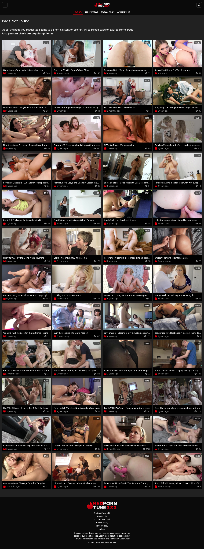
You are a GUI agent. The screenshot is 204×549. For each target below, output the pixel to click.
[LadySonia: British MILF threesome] (76, 246)
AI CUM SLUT (123, 12)
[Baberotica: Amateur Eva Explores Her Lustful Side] (26, 434)
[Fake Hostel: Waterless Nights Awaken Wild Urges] (76, 396)
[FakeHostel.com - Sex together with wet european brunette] (177, 171)
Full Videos (91, 12)
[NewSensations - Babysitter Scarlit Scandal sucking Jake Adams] (26, 95)
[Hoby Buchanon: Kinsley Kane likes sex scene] (177, 208)
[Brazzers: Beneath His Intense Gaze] (177, 246)
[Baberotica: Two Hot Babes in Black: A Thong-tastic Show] (177, 321)
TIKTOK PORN (107, 12)
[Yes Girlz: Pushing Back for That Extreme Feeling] (26, 321)
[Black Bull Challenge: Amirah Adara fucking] (26, 208)
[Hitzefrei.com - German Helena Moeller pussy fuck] (76, 471)
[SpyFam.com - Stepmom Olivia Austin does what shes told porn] (127, 321)
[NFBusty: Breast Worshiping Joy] (127, 133)
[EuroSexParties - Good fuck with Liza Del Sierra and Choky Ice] (127, 171)
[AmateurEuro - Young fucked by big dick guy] (76, 358)
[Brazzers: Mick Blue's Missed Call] (127, 95)
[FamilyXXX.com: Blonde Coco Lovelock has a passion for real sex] (177, 133)
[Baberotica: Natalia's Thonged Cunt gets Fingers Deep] (127, 358)
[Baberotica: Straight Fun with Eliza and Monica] (177, 434)
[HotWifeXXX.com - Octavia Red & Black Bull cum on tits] (26, 396)
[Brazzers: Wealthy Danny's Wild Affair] (76, 58)
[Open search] (199, 5)
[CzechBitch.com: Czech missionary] (127, 208)
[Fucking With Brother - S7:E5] (76, 283)
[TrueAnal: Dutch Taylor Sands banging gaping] (127, 58)
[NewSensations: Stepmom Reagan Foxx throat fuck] (26, 133)
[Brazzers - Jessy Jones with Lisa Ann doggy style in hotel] (26, 283)
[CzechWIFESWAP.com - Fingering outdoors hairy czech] (127, 396)
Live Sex (78, 12)
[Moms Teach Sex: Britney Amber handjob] (177, 283)
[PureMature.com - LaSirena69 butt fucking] (76, 208)
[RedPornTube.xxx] (102, 5)
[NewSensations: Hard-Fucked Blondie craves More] (127, 434)
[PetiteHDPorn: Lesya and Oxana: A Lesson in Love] (76, 171)
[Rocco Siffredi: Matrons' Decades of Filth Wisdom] (26, 358)
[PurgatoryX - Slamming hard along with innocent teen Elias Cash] (76, 133)
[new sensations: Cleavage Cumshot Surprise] (26, 471)
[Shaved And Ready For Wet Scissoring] (177, 58)
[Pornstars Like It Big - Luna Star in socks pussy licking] (26, 171)
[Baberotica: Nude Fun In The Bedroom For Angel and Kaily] (127, 471)
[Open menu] (5, 5)
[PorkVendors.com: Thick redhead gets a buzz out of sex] (127, 246)
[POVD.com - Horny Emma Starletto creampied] (127, 283)
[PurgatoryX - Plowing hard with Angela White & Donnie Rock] (177, 95)
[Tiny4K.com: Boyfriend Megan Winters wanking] (76, 95)
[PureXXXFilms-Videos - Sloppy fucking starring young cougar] (177, 358)
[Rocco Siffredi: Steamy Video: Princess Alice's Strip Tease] (177, 471)
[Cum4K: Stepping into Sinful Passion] (76, 321)
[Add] (5, 43)
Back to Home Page (121, 29)
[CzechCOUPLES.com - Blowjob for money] (76, 434)
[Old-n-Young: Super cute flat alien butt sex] (26, 58)
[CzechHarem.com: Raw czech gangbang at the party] (177, 396)
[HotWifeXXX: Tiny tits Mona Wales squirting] (26, 246)
